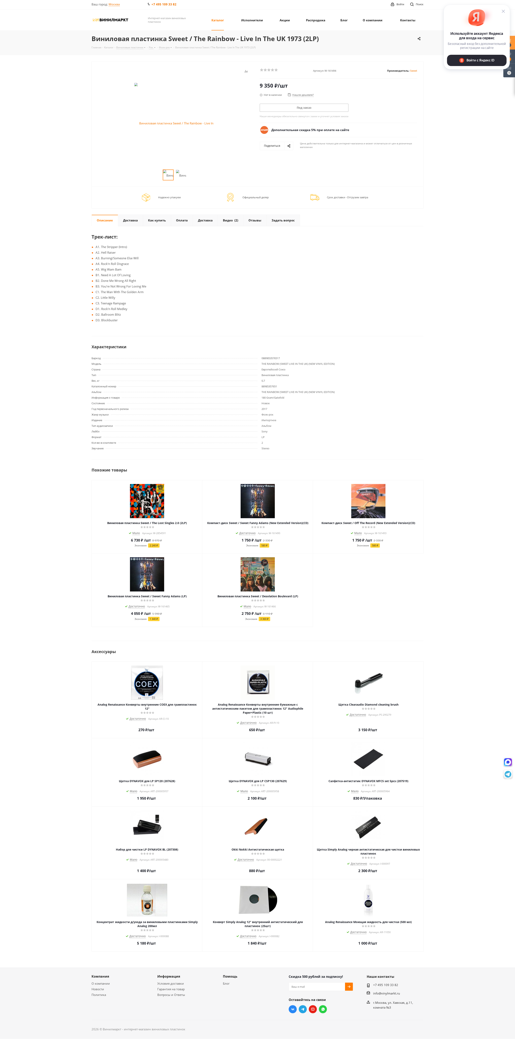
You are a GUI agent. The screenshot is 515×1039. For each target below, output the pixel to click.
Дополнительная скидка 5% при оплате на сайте (310, 130)
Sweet (413, 70)
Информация (168, 976)
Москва (114, 4)
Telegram (303, 1009)
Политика (99, 995)
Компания (100, 976)
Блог (226, 983)
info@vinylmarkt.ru (386, 993)
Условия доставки (170, 983)
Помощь (230, 976)
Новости (98, 989)
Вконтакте (293, 1009)
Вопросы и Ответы (171, 995)
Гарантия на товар (171, 989)
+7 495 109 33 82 (163, 4)
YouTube (313, 1009)
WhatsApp (323, 1009)
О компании (101, 983)
